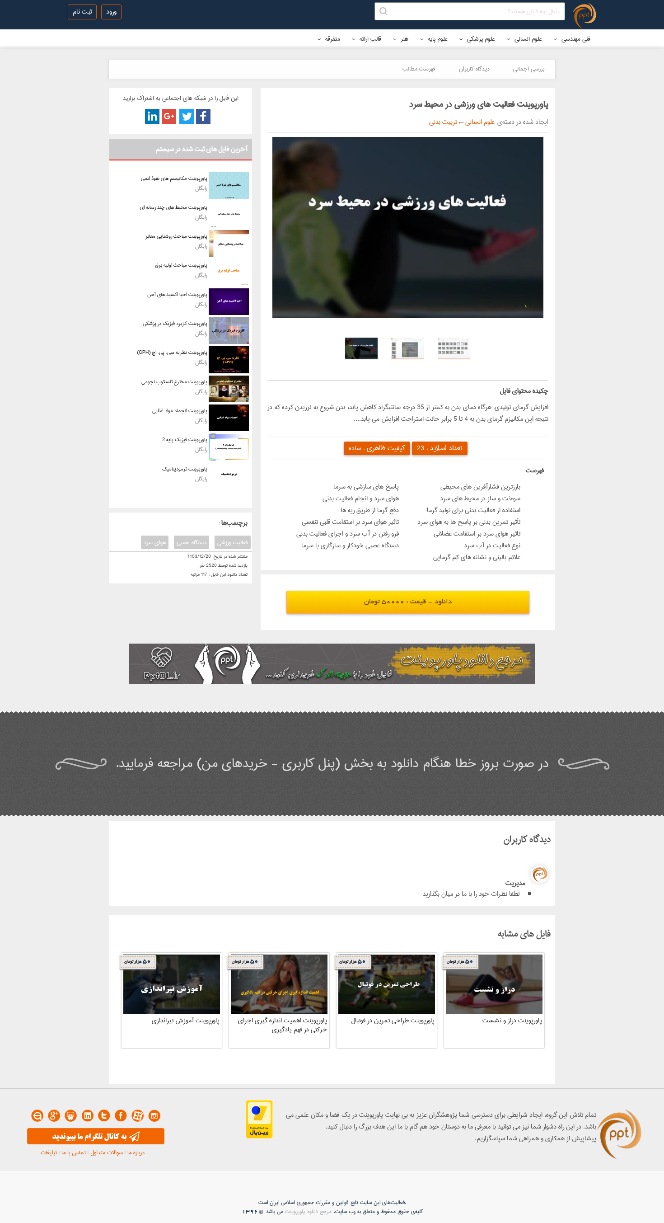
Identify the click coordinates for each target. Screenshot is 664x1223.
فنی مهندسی (575, 38)
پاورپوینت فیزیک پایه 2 (184, 439)
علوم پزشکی (480, 38)
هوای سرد (155, 542)
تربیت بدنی (443, 122)
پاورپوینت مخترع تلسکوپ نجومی (174, 381)
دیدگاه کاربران (474, 68)
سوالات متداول (106, 1152)
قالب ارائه (369, 38)
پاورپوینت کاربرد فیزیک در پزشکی (175, 323)
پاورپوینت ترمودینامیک (184, 469)
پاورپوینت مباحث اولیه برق (181, 265)
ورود (111, 12)
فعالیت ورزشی (232, 542)
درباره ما (136, 1152)
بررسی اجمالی (528, 68)
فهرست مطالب (418, 68)
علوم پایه (437, 38)
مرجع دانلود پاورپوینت (308, 1211)
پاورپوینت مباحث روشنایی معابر (176, 236)
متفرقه (331, 38)
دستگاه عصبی (191, 542)
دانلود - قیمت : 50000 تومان (408, 602)
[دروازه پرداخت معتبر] (259, 1137)
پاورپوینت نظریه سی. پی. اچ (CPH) (172, 352)
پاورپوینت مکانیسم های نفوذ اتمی (174, 178)
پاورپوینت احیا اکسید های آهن (177, 294)
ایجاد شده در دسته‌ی (521, 122)
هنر (403, 38)
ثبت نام (82, 12)
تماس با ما (73, 1152)
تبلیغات (49, 1152)
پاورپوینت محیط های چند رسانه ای (173, 207)
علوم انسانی (527, 38)
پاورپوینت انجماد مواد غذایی (179, 410)
